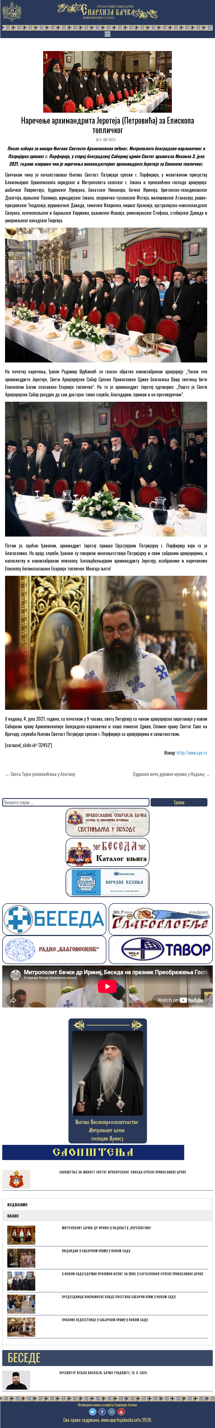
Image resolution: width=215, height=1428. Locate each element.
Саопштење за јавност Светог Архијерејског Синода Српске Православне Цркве (122, 1172)
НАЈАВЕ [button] (13, 1216)
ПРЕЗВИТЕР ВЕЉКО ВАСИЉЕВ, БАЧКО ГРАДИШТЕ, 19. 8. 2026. (103, 1373)
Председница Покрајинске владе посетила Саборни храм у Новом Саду (119, 1297)
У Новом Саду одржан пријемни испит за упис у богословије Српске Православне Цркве (132, 1274)
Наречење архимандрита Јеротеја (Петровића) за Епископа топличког (107, 124)
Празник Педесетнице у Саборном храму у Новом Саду (105, 1320)
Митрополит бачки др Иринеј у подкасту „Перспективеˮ (107, 1228)
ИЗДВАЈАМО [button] (17, 1204)
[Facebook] (102, 1411)
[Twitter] (92, 1411)
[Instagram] (111, 1411)
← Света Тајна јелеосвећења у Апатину (40, 774)
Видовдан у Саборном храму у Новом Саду (96, 1251)
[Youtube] (121, 1411)
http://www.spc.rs (192, 752)
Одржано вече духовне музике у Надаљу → (171, 774)
